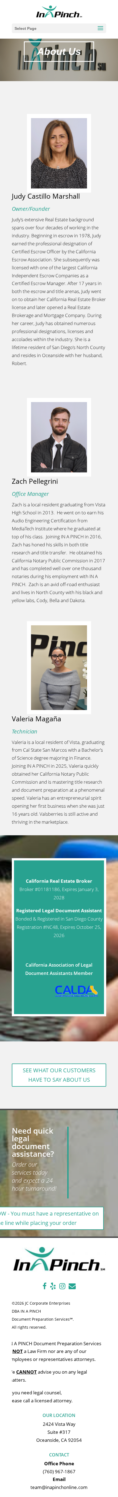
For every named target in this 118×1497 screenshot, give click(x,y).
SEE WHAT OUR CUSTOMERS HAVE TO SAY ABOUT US (59, 1075)
